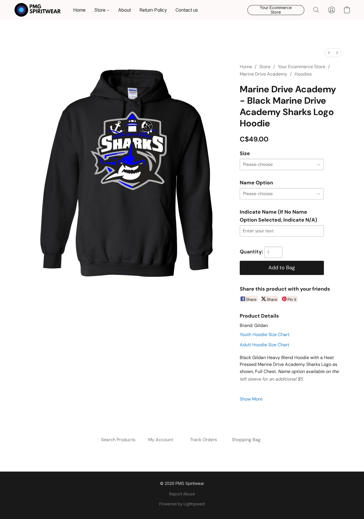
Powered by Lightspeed (182, 503)
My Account (160, 440)
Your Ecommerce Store (301, 67)
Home (79, 10)
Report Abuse (182, 493)
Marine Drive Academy (263, 74)
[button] (38, 10)
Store (100, 10)
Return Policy (153, 10)
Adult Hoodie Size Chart (264, 345)
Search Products (118, 440)
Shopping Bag (246, 440)
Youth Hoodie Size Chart (264, 334)
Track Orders (203, 440)
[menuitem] (329, 53)
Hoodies (303, 74)
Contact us (186, 10)
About (124, 10)
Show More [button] (251, 399)
